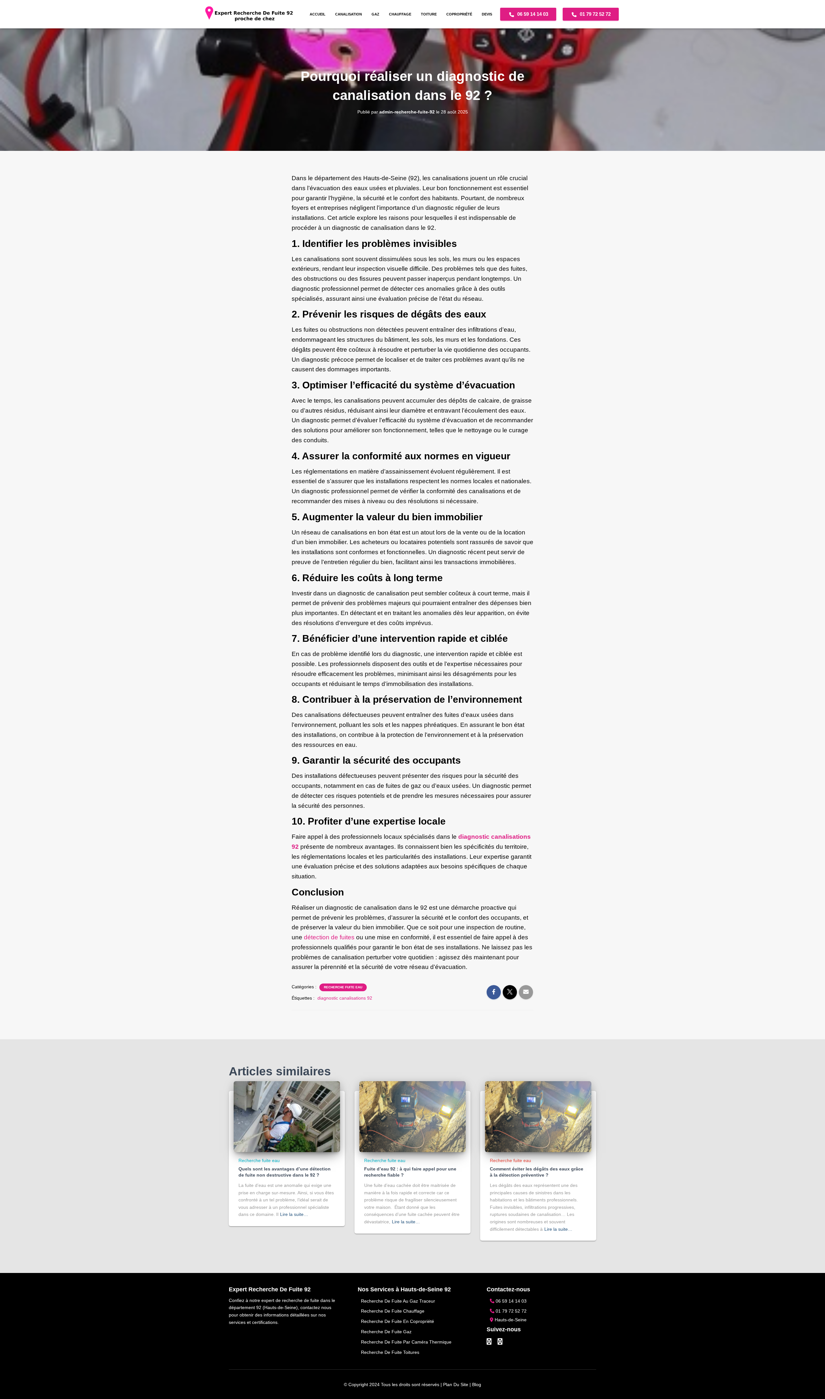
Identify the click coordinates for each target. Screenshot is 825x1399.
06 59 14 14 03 (532, 14)
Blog (476, 1384)
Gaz (375, 14)
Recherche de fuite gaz (386, 1331)
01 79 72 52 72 (594, 14)
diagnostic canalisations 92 (344, 998)
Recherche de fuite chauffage (392, 1311)
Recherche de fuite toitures (390, 1352)
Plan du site (455, 1384)
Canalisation (348, 14)
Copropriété (459, 14)
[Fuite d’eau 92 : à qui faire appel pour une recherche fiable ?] (412, 1116)
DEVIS (487, 14)
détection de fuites (329, 937)
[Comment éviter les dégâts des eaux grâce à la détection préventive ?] (538, 1116)
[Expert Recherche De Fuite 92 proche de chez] (249, 14)
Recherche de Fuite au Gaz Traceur (398, 1301)
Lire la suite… (294, 1214)
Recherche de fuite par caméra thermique (406, 1342)
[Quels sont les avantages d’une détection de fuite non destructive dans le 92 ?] (287, 1116)
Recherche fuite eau (343, 987)
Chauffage (400, 14)
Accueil (317, 14)
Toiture (429, 14)
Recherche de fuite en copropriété (397, 1321)
